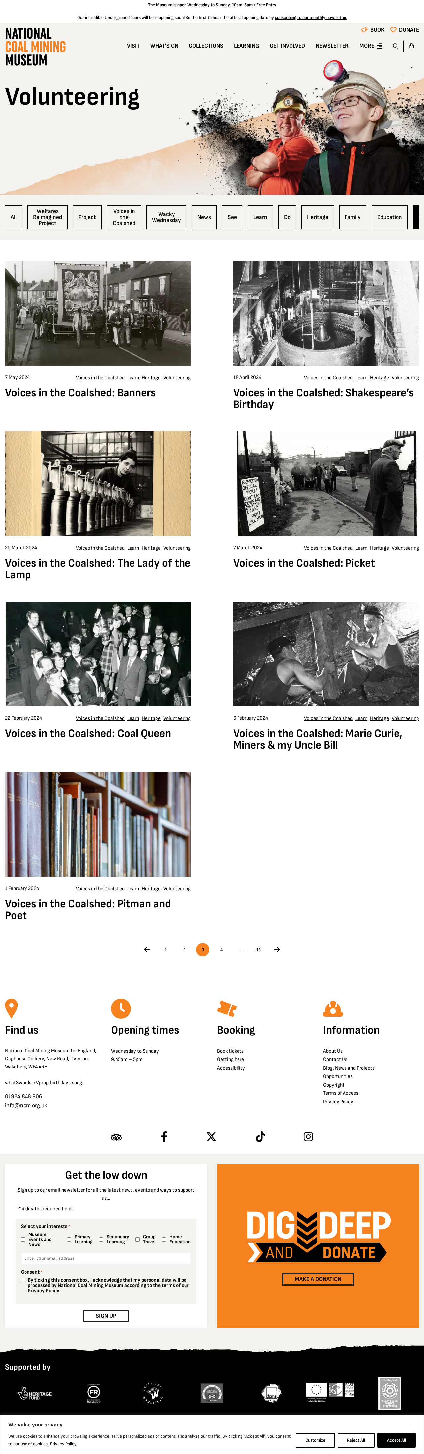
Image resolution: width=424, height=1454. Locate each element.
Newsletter (332, 45)
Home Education (178, 1239)
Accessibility (231, 1068)
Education (389, 217)
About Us (333, 1051)
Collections (206, 45)
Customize (315, 1440)
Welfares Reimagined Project (47, 217)
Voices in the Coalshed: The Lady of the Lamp (97, 569)
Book (377, 30)
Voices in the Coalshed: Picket (304, 563)
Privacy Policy (63, 1444)
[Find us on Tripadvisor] (116, 1137)
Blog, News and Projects (349, 1068)
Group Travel (149, 1239)
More (366, 45)
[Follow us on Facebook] (164, 1137)
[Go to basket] (411, 46)
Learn (260, 217)
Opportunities (338, 1076)
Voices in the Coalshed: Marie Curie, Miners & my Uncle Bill (317, 739)
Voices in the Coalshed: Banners (80, 393)
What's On (164, 45)
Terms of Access (340, 1093)
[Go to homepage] (35, 49)
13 (258, 950)
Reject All (356, 1440)
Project (87, 217)
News (204, 217)
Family (353, 217)
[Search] (396, 46)
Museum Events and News (40, 1239)
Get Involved (287, 45)
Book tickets (230, 1051)
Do (287, 217)
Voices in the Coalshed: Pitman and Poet (88, 909)
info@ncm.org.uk (26, 1105)
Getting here (230, 1059)
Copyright (333, 1085)
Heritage (317, 217)
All (14, 217)
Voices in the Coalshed (124, 217)
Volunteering (177, 378)
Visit (133, 45)
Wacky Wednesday (166, 217)
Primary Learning (83, 1239)
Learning (246, 45)
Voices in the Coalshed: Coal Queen (88, 733)
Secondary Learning (118, 1239)
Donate (409, 30)
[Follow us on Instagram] (308, 1137)
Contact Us (335, 1059)
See (232, 217)
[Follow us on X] (211, 1137)
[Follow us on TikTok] (260, 1137)
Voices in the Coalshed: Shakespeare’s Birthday (323, 398)
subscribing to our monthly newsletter (311, 17)
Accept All (396, 1440)
